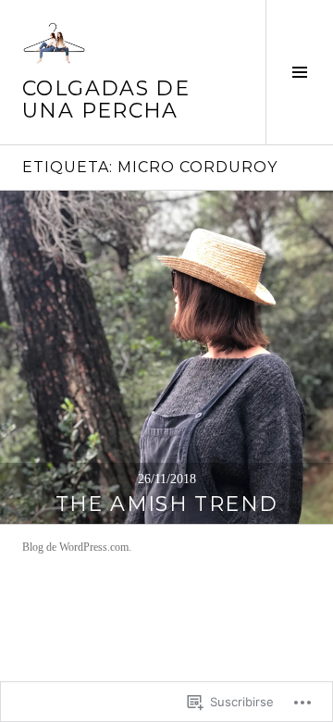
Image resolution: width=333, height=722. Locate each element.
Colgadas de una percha (106, 99)
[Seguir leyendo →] (166, 357)
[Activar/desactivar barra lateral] (299, 72)
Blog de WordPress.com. (76, 547)
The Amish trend (167, 504)
